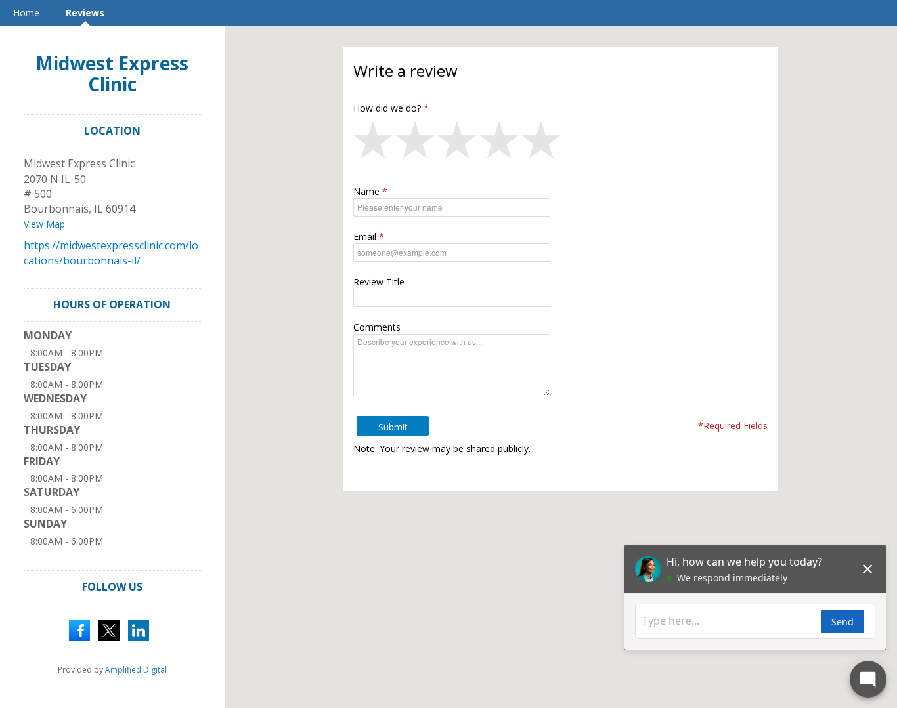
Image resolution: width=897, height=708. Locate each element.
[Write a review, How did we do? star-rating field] (560, 143)
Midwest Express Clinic (111, 73)
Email (364, 236)
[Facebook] (79, 629)
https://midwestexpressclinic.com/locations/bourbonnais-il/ (111, 253)
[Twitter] (109, 629)
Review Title (379, 282)
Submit (393, 427)
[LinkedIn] (138, 629)
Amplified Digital (136, 669)
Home (26, 13)
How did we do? (387, 108)
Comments (377, 327)
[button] (374, 143)
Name (366, 191)
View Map (44, 224)
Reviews (85, 13)
